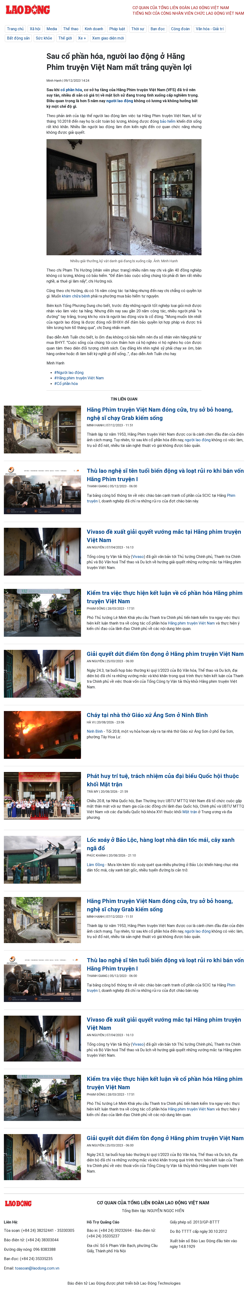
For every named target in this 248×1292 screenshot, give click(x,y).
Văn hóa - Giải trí (210, 29)
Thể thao (70, 29)
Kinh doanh (94, 29)
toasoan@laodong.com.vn (37, 1268)
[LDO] (42, 430)
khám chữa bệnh (76, 296)
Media (51, 29)
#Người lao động (69, 372)
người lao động (119, 101)
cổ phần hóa (71, 89)
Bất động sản (18, 38)
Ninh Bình (95, 731)
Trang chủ (15, 29)
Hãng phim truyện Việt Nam (191, 623)
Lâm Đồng (95, 864)
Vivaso (138, 556)
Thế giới (65, 38)
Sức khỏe (44, 38)
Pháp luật (117, 29)
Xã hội (35, 29)
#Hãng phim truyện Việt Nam (79, 378)
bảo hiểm (168, 121)
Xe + (82, 38)
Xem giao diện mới (108, 38)
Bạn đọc (158, 29)
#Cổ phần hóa (66, 383)
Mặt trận (189, 812)
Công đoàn (180, 29)
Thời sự (137, 29)
